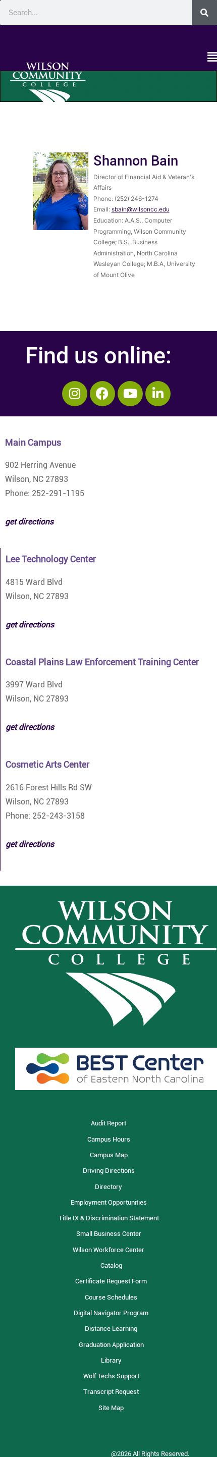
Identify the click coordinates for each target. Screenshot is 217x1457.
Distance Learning (111, 1328)
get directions (30, 624)
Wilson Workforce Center (108, 1250)
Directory (108, 1187)
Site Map (111, 1408)
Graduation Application (111, 1344)
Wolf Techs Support (111, 1376)
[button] (108, 57)
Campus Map (109, 1155)
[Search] (204, 12)
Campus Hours (108, 1139)
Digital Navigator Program (111, 1313)
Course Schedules (111, 1297)
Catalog (111, 1265)
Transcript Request (111, 1391)
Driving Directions (109, 1170)
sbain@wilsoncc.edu (141, 209)
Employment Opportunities (109, 1202)
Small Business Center (108, 1233)
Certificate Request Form (111, 1281)
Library (111, 1360)
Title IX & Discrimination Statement (109, 1218)
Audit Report (108, 1123)
